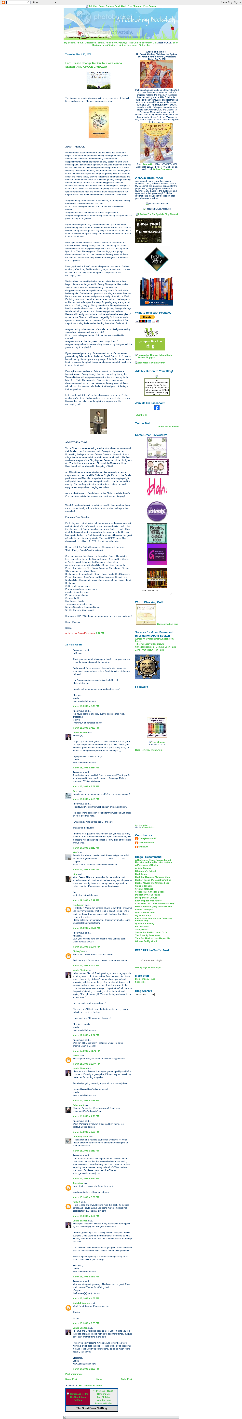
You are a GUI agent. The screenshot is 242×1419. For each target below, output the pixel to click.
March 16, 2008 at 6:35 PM (86, 1323)
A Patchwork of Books (146, 865)
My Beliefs (69, 42)
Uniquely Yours (80, 1136)
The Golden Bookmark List (142, 42)
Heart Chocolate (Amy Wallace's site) (153, 906)
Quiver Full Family (144, 923)
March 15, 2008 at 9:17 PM (86, 1151)
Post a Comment (73, 1374)
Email (101, 42)
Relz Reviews (142, 926)
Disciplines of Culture (146, 898)
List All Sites (103, 1397)
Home (99, 1379)
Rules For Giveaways (116, 42)
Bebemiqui (78, 1105)
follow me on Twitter (168, 426)
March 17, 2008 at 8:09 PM (86, 1369)
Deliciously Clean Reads (147, 895)
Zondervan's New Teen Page (149, 650)
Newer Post (71, 1379)
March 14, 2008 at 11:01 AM (86, 928)
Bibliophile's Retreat (145, 871)
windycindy (78, 905)
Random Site (103, 1394)
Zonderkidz (148, 164)
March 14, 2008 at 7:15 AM (86, 869)
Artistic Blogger (143, 868)
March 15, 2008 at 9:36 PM (86, 1197)
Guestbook (90, 42)
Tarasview (78, 1183)
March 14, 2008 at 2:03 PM (86, 965)
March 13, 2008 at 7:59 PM (86, 799)
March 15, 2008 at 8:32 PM (86, 1132)
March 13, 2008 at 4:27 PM (86, 728)
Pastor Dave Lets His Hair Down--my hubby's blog (153, 919)
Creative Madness (144, 889)
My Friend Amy (143, 915)
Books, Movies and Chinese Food (152, 883)
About (80, 42)
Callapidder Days (143, 886)
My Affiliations (110, 45)
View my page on (148, 968)
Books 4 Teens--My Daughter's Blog (153, 880)
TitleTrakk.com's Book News (149, 644)
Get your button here (167, 624)
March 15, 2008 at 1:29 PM (86, 1100)
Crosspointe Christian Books (149, 892)
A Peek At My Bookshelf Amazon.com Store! (154, 640)
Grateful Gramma (81, 1303)
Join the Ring (104, 1400)
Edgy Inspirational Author (148, 900)
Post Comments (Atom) (90, 1385)
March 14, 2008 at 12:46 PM (86, 947)
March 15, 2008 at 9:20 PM (86, 1178)
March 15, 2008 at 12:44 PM (86, 1064)
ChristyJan (78, 951)
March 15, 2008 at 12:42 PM (86, 1051)
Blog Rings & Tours (145, 979)
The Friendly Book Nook (147, 935)
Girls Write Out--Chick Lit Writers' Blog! (155, 903)
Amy (75, 791)
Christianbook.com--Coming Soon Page (155, 647)
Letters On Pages (144, 909)
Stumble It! (141, 415)
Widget (145, 827)
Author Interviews (128, 45)
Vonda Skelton (80, 732)
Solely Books (142, 929)
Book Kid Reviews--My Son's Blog (152, 877)
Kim (75, 874)
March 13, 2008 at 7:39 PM (86, 786)
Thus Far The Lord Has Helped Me (152, 938)
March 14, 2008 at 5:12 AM (86, 848)
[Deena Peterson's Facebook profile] (157, 409)
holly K (76, 1202)
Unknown (143, 847)
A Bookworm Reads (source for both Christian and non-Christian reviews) (153, 861)
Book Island (141, 874)
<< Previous (99, 1391)
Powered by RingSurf (103, 1403)
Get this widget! (142, 825)
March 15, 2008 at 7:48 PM (86, 1116)
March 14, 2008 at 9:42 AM (86, 900)
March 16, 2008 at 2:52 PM (86, 1216)
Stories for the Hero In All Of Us (151, 932)
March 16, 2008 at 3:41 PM (86, 1276)
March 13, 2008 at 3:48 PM (86, 706)
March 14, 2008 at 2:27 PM (86, 1035)
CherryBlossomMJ (147, 838)
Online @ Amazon (162, 169)
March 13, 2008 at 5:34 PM (86, 767)
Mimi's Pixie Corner (145, 912)
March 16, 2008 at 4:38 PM (86, 1298)
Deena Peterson (146, 843)
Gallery (151, 827)
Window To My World (146, 941)
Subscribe (144, 45)
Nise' (75, 852)
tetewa (76, 1055)
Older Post (126, 1379)
